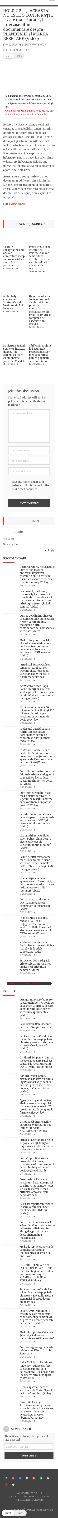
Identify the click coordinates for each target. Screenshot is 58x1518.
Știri (21, 45)
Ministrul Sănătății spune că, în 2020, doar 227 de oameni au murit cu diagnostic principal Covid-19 (14, 353)
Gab (52, 110)
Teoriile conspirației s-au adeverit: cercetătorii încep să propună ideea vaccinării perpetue (14, 256)
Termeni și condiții (30, 1499)
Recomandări (10, 45)
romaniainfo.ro (12, 110)
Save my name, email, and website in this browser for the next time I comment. (30, 485)
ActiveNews (18, 203)
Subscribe (29, 1455)
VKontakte (22, 114)
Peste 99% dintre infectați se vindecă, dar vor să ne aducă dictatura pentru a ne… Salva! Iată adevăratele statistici (40, 257)
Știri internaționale (35, 45)
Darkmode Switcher (29, 1493)
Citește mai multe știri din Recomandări (29, 983)
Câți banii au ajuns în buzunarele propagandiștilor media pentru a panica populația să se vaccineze (40, 353)
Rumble (42, 114)
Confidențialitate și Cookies (30, 1496)
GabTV (32, 114)
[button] (13, 56)
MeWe (45, 110)
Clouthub (10, 114)
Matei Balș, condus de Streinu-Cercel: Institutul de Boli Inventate (13, 302)
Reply (51, 550)
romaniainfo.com (31, 110)
